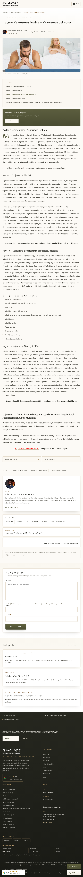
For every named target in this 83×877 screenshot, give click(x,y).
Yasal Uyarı (34, 873)
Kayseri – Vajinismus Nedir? (14, 90)
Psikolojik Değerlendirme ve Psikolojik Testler (16, 809)
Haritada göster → (47, 822)
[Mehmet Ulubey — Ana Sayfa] (11, 4)
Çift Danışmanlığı (61, 459)
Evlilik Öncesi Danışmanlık (10, 799)
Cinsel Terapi (6, 812)
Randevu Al (11, 121)
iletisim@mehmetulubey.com (52, 807)
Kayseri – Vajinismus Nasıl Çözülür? (16, 98)
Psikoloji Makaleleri (16, 12)
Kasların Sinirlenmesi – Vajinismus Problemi (18, 86)
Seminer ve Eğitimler (9, 828)
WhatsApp (9, 522)
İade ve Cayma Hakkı (60, 873)
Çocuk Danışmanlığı (8, 802)
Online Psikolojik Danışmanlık (11, 815)
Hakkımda (46, 761)
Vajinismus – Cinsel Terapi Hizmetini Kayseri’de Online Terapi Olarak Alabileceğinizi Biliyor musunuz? (34, 102)
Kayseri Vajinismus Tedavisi (58, 471)
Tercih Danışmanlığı (8, 824)
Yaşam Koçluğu (7, 821)
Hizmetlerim (46, 758)
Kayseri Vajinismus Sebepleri (39, 471)
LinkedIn (35, 522)
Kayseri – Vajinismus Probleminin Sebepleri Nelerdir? (21, 94)
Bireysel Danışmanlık (21, 459)
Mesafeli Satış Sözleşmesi (45, 873)
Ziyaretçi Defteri (47, 771)
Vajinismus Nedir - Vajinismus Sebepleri (34, 12)
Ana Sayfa (5, 12)
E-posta (44, 522)
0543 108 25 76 (27, 739)
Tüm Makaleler (74, 646)
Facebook (20, 522)
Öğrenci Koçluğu (7, 818)
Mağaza (45, 767)
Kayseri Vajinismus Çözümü (20, 471)
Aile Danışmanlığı (8, 793)
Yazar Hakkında (11, 507)
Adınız (7, 605)
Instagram (7, 840)
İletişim (45, 777)
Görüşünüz (8, 580)
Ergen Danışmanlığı (8, 805)
